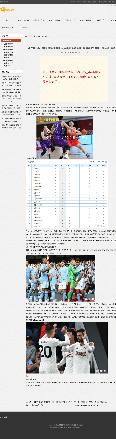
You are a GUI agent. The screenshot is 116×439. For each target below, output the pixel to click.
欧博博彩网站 (54, 20)
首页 (8, 20)
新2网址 (78, 428)
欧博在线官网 (36, 36)
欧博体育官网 (38, 20)
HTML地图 (79, 425)
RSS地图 (73, 425)
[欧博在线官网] (7, 12)
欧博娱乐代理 (69, 20)
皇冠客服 (73, 428)
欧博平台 (23, 27)
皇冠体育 (60, 428)
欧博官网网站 (85, 20)
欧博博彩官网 (23, 20)
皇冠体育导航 (54, 428)
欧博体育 (101, 20)
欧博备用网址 (9, 60)
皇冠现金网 (66, 428)
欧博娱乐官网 (7, 27)
